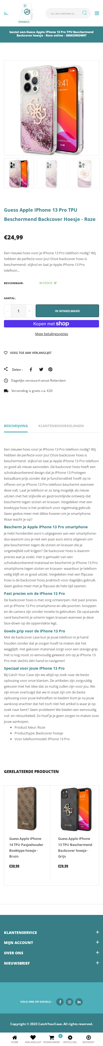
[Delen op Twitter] (41, 369)
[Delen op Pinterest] (50, 369)
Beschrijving (16, 425)
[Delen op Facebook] (32, 369)
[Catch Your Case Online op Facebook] (60, 1002)
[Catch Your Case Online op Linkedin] (79, 1002)
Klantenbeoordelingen (61, 425)
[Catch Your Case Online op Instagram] (69, 1002)
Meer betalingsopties (51, 333)
